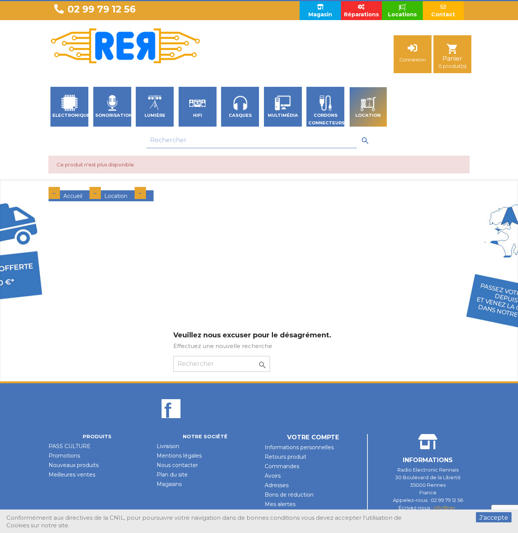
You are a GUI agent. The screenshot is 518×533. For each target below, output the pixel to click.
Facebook (171, 421)
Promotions (64, 455)
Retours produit (285, 456)
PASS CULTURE (70, 446)
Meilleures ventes (72, 474)
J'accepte (493, 517)
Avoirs (273, 475)
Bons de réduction (289, 494)
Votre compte (313, 437)
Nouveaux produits (74, 465)
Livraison (168, 446)
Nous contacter (177, 465)
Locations (402, 14)
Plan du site (172, 474)
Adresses (277, 485)
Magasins (169, 484)
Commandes (282, 466)
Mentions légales (179, 455)
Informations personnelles (299, 447)
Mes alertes (280, 504)
